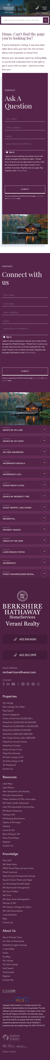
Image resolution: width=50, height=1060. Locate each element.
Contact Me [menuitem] (8, 980)
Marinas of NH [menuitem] (9, 903)
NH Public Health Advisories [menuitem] (16, 803)
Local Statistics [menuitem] (10, 914)
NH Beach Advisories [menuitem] (12, 810)
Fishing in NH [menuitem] (9, 814)
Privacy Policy (22, 171)
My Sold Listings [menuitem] (10, 964)
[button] (45, 20)
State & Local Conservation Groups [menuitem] (19, 876)
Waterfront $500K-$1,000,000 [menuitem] (17, 730)
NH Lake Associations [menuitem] (13, 795)
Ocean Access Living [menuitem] (12, 749)
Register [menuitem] (6, 841)
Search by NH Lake (13, 430)
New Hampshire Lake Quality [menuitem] (16, 791)
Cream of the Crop (13, 541)
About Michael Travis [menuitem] (12, 937)
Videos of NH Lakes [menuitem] (12, 822)
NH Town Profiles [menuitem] (10, 891)
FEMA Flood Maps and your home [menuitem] (18, 868)
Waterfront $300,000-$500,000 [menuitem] (18, 734)
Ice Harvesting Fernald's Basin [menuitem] (16, 883)
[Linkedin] (8, 684)
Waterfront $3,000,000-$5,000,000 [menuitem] (19, 722)
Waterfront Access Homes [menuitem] (15, 741)
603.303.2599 (27, 655)
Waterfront (9, 563)
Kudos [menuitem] (5, 952)
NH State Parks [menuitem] (10, 864)
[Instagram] (38, 684)
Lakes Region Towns (14, 552)
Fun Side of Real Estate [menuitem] (13, 941)
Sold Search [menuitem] (8, 968)
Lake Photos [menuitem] (8, 787)
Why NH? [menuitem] (7, 860)
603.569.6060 (27, 639)
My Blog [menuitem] (6, 956)
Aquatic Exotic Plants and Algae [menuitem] (17, 879)
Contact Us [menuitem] (8, 768)
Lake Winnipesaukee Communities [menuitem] (18, 806)
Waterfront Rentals (14, 464)
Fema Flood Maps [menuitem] (11, 837)
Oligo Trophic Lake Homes (17, 508)
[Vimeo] (23, 684)
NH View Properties (13, 452)
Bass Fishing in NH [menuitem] (11, 834)
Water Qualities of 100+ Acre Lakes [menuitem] (19, 799)
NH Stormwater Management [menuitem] (16, 887)
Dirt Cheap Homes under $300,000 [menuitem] (19, 737)
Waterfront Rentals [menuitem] (11, 753)
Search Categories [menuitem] (11, 714)
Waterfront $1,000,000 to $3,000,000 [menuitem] (20, 726)
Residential (9, 519)
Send (25, 190)
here (44, 58)
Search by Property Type (16, 497)
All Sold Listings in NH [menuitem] (13, 757)
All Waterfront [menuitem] (9, 765)
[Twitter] (18, 684)
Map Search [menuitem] (8, 710)
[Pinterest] (33, 684)
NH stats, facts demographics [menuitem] (16, 899)
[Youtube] (13, 684)
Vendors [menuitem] (6, 826)
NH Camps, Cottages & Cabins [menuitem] (17, 907)
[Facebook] (4, 684)
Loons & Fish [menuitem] (9, 830)
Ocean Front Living (13, 486)
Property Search (12, 530)
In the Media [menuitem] (8, 949)
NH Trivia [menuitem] (7, 895)
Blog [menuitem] (5, 918)
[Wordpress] (28, 684)
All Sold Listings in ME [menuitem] (13, 761)
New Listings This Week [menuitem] (14, 706)
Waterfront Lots (12, 475)
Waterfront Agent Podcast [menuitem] (15, 945)
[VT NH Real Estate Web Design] (25, 1038)
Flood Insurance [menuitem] (10, 872)
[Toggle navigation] (45, 8)
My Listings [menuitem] (8, 703)
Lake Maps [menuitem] (8, 783)
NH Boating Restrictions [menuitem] (14, 818)
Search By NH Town (13, 441)
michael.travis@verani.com (19, 672)
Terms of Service (12, 198)
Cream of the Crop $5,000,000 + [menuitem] (18, 718)
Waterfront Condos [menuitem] (11, 745)
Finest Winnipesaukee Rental (18, 574)
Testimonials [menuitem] (8, 972)
